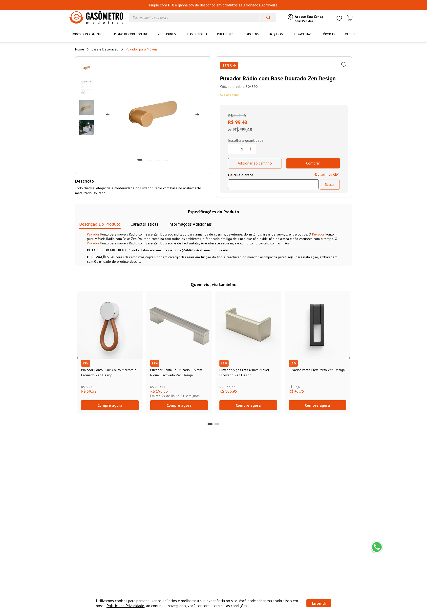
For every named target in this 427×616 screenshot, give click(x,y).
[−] (233, 149)
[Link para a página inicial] (79, 49)
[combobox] (202, 17)
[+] (250, 149)
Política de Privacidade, (126, 605)
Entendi (319, 603)
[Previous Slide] (79, 358)
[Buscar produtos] (266, 17)
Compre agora (109, 405)
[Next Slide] (348, 358)
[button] (210, 424)
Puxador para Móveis (141, 49)
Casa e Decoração (104, 49)
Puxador (93, 234)
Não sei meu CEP (326, 174)
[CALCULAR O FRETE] (330, 185)
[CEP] (273, 180)
